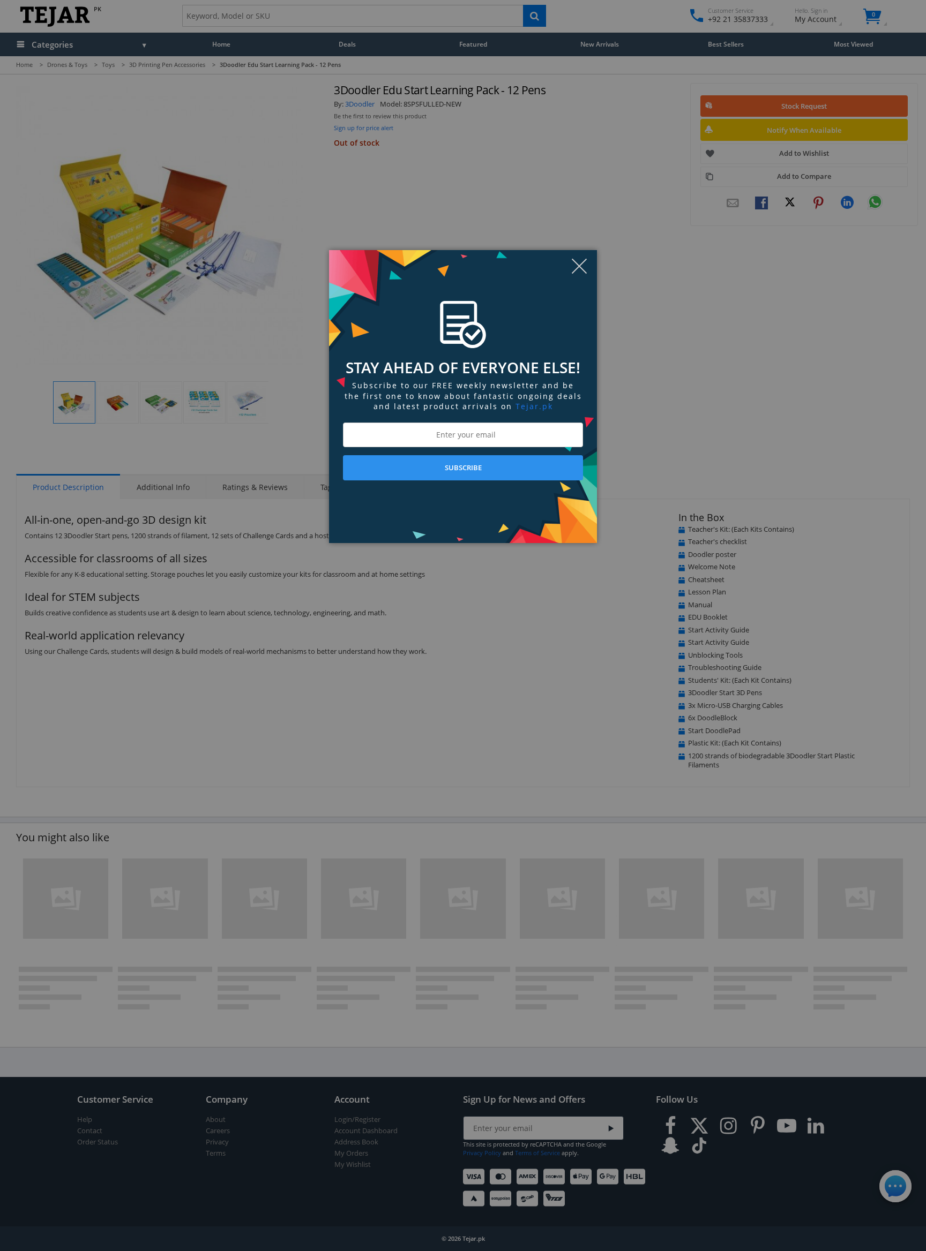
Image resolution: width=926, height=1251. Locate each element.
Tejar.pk (534, 406)
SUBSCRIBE (463, 467)
